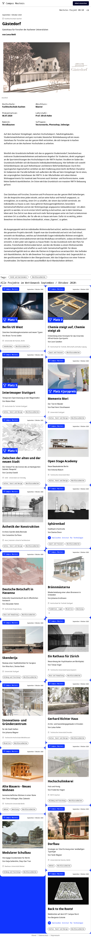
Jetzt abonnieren (66, 476)
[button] (88, 456)
